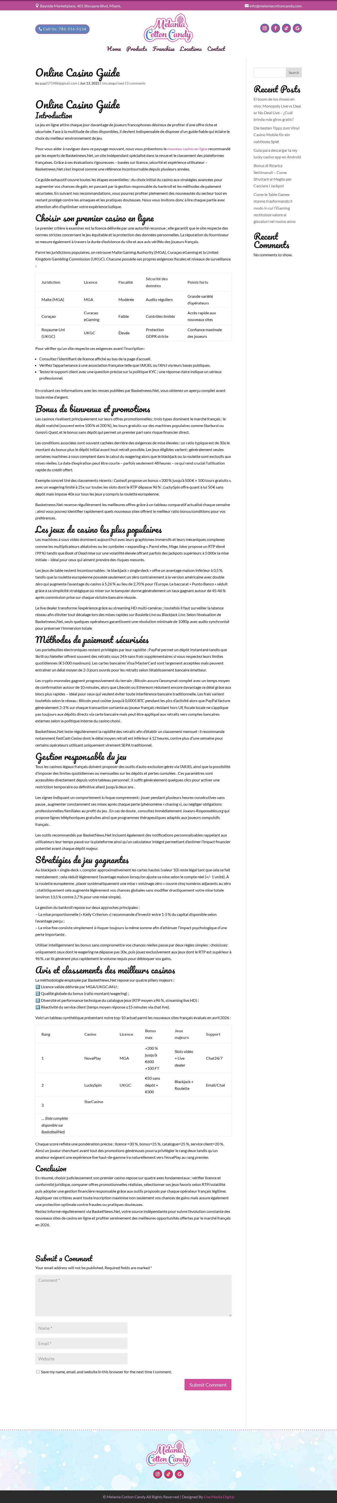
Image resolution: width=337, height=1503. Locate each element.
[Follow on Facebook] (275, 28)
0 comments (136, 83)
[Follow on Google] (297, 28)
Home (114, 49)
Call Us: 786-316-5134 (64, 29)
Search (294, 72)
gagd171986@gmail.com (58, 83)
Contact (216, 49)
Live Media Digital (219, 1496)
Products (136, 49)
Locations (191, 49)
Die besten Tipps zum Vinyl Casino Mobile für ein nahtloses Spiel (277, 135)
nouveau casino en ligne (187, 148)
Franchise (163, 49)
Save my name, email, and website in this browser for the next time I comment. (106, 1371)
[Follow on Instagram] (264, 28)
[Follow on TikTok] (286, 28)
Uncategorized (113, 83)
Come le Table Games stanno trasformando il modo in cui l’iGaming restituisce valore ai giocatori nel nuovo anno (275, 208)
